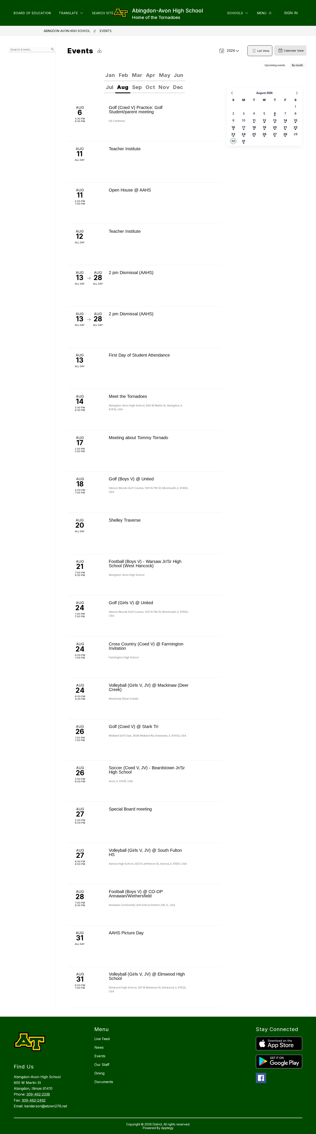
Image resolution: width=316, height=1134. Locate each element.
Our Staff (101, 1064)
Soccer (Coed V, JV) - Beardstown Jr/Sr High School (147, 770)
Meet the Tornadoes (128, 396)
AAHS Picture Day (126, 933)
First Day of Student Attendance (139, 355)
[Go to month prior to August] (232, 93)
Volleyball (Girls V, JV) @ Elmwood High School (147, 976)
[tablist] (144, 75)
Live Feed (102, 1039)
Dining (99, 1073)
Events (106, 31)
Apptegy (167, 1128)
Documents (103, 1082)
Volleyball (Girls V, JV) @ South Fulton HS (145, 852)
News (99, 1047)
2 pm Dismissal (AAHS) (131, 272)
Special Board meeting (130, 809)
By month (297, 65)
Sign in (291, 13)
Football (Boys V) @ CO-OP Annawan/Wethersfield (136, 893)
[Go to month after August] (297, 93)
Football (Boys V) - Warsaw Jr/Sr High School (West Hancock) (145, 563)
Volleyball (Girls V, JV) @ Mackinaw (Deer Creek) (149, 687)
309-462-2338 (38, 1094)
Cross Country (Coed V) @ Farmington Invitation (146, 646)
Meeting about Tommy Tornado (138, 437)
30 (233, 141)
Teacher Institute (125, 149)
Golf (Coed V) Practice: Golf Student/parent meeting (136, 109)
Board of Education (32, 13)
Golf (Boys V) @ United (131, 479)
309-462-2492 (34, 1100)
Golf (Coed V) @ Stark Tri (133, 726)
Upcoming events (275, 65)
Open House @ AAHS (130, 190)
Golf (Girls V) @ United (131, 603)
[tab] (110, 75)
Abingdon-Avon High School (67, 31)
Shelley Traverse (125, 520)
